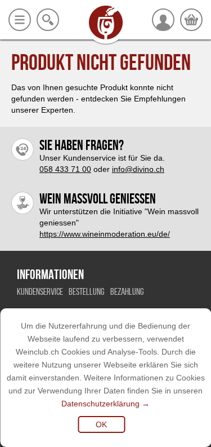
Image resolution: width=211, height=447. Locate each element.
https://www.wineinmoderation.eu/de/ (104, 233)
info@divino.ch (138, 169)
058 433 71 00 (65, 169)
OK (101, 424)
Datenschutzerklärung (100, 403)
